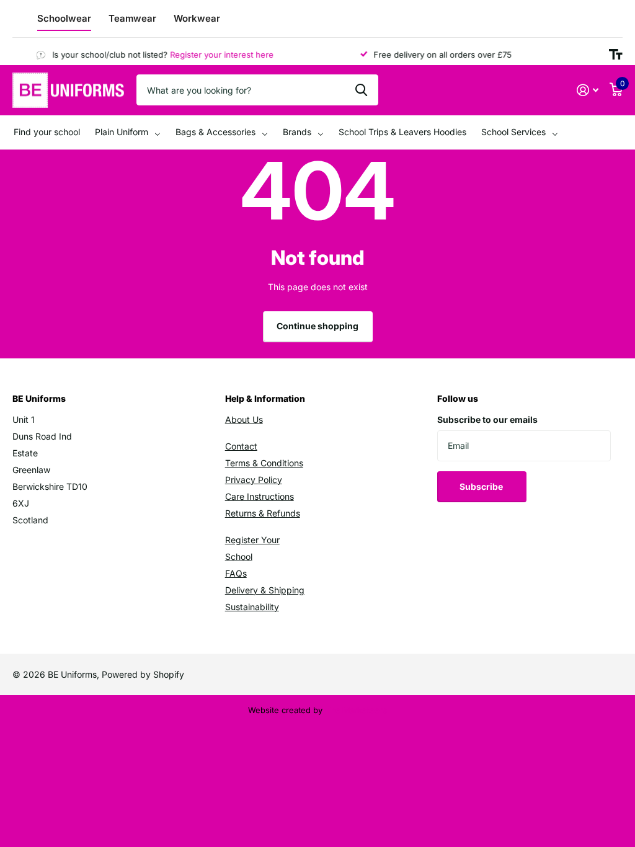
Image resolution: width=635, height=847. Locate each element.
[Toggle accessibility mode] (616, 55)
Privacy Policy (253, 479)
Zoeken (361, 89)
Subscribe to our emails (487, 419)
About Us (244, 419)
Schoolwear (64, 18)
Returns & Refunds (262, 513)
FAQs (236, 573)
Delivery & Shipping (264, 590)
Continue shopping (317, 326)
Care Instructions (259, 496)
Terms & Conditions (264, 463)
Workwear (197, 18)
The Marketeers (356, 710)
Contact (241, 446)
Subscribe (482, 486)
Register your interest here (216, 55)
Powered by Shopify (143, 674)
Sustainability (252, 606)
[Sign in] (587, 90)
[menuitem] (46, 132)
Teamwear (132, 18)
